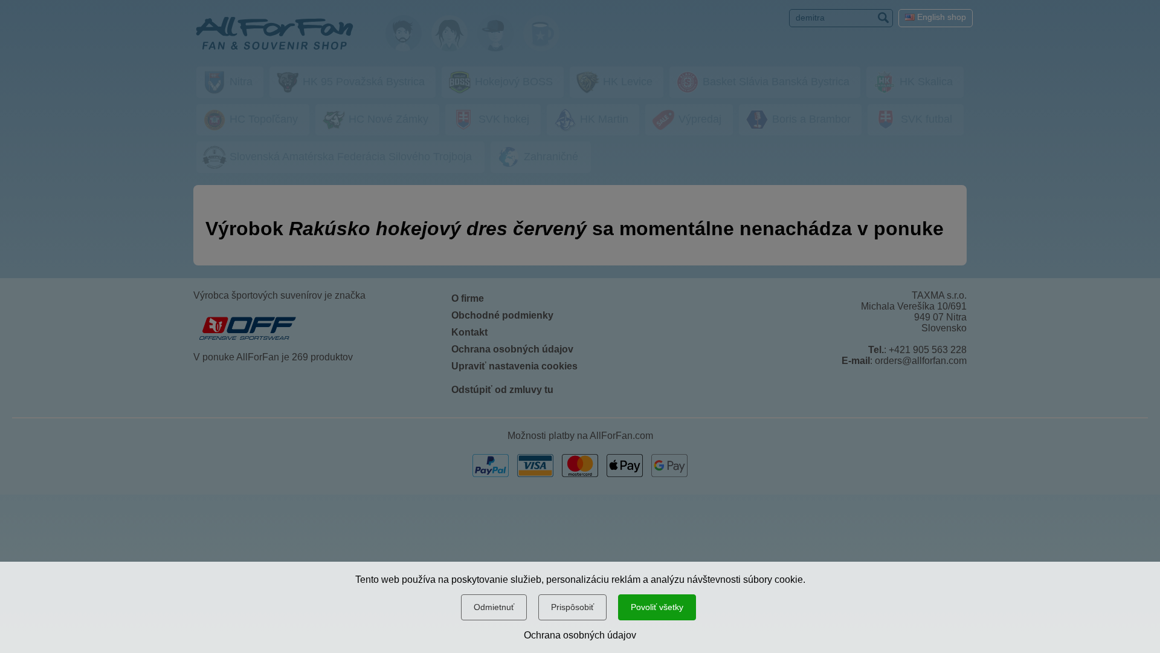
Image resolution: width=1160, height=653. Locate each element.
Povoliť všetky (657, 607)
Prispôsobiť (572, 607)
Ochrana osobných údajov (580, 635)
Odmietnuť (494, 607)
